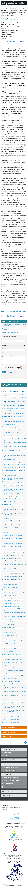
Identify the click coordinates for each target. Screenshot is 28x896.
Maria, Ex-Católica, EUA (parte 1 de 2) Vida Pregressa (14, 510)
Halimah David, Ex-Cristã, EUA (11, 571)
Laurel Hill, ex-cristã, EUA (9, 667)
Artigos (2, 19)
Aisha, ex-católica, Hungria (10, 621)
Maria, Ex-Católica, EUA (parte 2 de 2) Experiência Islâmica (12, 514)
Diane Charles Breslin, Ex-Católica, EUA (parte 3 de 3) (15, 402)
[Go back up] (25, 742)
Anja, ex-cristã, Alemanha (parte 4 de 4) (13, 662)
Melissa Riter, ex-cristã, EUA (10, 584)
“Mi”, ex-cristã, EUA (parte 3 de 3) (11, 722)
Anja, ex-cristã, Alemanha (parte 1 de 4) (13, 654)
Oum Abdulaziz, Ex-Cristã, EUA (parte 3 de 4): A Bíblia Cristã (15, 486)
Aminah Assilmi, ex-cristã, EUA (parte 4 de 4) (14, 421)
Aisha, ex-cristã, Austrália (9, 624)
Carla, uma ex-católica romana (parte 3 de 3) (14, 675)
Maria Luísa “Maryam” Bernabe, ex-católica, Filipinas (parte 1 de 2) (14, 707)
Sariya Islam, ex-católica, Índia (11, 587)
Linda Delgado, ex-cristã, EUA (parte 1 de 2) (14, 552)
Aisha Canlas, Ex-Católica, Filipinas (12, 558)
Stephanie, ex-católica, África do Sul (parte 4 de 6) (15, 696)
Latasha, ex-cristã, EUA (9, 603)
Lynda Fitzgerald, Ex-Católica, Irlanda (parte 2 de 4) (15, 439)
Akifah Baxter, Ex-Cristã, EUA (10, 424)
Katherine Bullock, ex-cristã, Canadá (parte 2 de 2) (15, 565)
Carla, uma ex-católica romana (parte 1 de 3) (14, 670)
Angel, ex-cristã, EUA (8, 410)
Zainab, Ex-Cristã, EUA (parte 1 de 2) (12, 450)
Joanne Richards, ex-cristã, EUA (11, 646)
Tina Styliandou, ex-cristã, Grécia (11, 606)
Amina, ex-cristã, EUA (9, 504)
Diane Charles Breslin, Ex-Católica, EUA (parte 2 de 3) (15, 398)
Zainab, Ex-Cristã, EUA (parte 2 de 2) (12, 452)
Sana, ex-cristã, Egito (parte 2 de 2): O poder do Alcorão (15, 328)
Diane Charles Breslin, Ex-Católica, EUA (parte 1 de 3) (15, 394)
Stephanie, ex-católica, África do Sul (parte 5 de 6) (15, 699)
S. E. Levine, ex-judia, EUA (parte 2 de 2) (13, 496)
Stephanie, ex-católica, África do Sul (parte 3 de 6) (15, 692)
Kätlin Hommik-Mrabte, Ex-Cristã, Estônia (13, 524)
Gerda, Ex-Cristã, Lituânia (10, 532)
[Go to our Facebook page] (10, 813)
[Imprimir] (8, 41)
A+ (25, 8)
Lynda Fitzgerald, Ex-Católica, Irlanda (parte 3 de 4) (15, 443)
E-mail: (3, 348)
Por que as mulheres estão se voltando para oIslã (14, 549)
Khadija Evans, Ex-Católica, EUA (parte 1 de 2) (14, 616)
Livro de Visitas (5, 805)
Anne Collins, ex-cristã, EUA (10, 506)
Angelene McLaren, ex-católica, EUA (12, 665)
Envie (4, 372)
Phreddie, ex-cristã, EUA (9, 643)
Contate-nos (5, 809)
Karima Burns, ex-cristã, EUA (10, 635)
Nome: (3, 339)
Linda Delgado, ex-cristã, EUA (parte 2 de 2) (14, 555)
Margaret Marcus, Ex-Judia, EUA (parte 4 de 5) (14, 470)
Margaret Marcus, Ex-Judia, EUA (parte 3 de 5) (14, 467)
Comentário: (4, 355)
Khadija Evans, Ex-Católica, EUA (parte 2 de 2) (14, 619)
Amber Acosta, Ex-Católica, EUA (11, 475)
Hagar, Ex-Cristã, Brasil (9, 598)
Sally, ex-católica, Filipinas (10, 568)
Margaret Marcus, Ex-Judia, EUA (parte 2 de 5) (14, 464)
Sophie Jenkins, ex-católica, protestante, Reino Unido (14, 456)
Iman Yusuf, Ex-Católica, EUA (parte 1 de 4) (14, 573)
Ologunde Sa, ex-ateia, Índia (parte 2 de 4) (13, 538)
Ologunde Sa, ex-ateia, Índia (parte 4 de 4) (13, 543)
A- (21, 8)
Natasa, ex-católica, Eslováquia (11, 678)
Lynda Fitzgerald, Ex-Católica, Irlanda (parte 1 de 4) (15, 435)
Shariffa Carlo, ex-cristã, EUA (10, 498)
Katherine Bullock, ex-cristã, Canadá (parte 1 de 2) (15, 561)
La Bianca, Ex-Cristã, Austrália (11, 527)
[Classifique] (2, 41)
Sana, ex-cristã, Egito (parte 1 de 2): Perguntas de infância (13, 312)
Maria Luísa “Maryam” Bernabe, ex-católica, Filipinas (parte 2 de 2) (14, 711)
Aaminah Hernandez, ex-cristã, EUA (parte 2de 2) (14, 613)
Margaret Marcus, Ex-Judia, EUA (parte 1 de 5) (14, 462)
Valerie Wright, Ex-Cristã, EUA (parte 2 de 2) (14, 592)
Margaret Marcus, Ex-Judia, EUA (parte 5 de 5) (14, 472)
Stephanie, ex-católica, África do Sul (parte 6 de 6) (15, 703)
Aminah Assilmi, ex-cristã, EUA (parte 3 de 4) (14, 419)
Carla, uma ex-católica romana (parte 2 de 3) (14, 673)
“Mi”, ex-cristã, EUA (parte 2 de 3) (11, 719)
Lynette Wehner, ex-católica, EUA (11, 632)
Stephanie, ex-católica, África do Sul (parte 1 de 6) (15, 684)
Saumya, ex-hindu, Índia (9, 459)
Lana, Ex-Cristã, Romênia (10, 595)
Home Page (4, 803)
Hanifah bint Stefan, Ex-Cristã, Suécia (12, 546)
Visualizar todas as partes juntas (10, 332)
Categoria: (4, 18)
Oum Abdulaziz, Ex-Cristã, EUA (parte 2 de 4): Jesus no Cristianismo (14, 482)
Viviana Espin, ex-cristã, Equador (11, 432)
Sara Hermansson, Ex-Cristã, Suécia (12, 530)
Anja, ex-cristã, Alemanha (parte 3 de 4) (13, 659)
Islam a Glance (20, 803)
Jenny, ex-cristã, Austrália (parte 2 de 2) (13, 640)
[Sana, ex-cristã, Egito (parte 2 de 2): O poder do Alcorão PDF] (11, 41)
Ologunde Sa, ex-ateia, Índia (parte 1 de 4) (13, 535)
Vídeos (14, 803)
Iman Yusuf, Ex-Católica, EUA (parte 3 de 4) (14, 579)
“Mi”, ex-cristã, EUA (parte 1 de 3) (11, 716)
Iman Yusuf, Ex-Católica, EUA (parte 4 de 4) (14, 581)
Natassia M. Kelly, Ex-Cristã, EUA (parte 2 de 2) (14, 408)
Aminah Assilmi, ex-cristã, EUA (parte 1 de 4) (14, 413)
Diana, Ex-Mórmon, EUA (9, 501)
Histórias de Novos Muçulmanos (12, 19)
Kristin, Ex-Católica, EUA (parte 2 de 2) (12, 429)
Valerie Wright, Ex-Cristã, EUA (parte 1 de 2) (14, 590)
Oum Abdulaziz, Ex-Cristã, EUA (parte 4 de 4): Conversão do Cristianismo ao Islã (14, 490)
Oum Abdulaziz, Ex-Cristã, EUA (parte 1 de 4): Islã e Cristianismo (14, 479)
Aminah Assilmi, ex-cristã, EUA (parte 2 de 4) (14, 416)
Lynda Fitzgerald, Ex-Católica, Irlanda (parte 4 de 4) (15, 447)
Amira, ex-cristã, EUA (9, 627)
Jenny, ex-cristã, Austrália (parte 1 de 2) (13, 638)
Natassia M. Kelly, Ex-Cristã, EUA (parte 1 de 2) (14, 405)
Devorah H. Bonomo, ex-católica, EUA (12, 681)
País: (3, 343)
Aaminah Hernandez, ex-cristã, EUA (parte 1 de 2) (14, 609)
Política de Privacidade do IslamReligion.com (11, 807)
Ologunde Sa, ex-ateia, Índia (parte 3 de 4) (13, 540)
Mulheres (23, 19)
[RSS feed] (18, 813)
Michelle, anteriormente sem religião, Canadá (14, 714)
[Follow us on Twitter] (14, 813)
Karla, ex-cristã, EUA (8, 651)
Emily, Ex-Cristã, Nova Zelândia (11, 600)
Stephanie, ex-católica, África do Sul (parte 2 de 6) (15, 688)
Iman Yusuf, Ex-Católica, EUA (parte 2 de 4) (14, 576)
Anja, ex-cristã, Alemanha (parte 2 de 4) (13, 656)
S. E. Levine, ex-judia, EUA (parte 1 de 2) (13, 493)
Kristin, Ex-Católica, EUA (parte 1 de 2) (12, 427)
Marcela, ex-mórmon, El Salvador (11, 648)
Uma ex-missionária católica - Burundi (12, 629)
